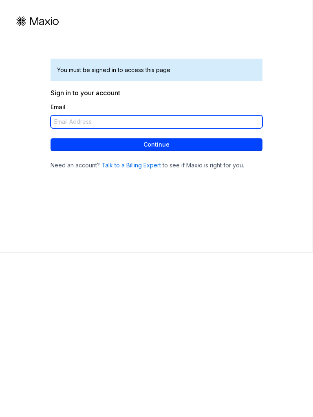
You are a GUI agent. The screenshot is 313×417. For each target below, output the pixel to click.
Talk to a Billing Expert (131, 165)
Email (58, 107)
